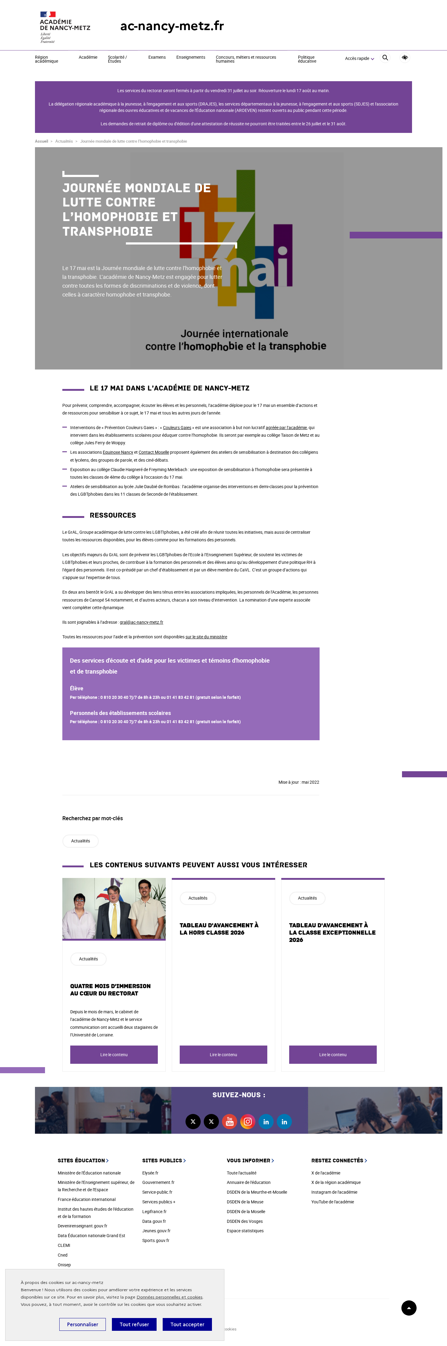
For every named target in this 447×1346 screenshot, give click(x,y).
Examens (157, 57)
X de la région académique (336, 1182)
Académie (88, 57)
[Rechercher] (385, 58)
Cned (63, 1255)
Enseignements (190, 57)
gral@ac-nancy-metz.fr (141, 622)
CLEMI (64, 1245)
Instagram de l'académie (334, 1192)
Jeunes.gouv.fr (156, 1230)
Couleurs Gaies (177, 427)
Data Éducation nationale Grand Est (91, 1235)
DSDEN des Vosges (245, 1221)
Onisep (64, 1265)
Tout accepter (187, 1324)
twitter (193, 1121)
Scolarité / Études (117, 59)
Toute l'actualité (241, 1173)
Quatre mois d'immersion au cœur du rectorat (110, 990)
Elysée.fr (150, 1173)
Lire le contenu (114, 1054)
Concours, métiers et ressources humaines (246, 59)
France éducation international (87, 1199)
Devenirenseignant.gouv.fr (82, 1226)
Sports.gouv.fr (155, 1240)
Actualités (80, 841)
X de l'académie (325, 1173)
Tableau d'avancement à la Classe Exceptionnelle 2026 (332, 933)
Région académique (46, 59)
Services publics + (158, 1202)
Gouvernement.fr (158, 1182)
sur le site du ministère (206, 637)
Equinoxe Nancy (118, 452)
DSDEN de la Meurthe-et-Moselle (257, 1192)
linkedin (266, 1121)
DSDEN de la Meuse (245, 1202)
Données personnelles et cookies (170, 1297)
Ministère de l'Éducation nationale (89, 1173)
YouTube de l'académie (332, 1202)
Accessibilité (405, 57)
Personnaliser (82, 1324)
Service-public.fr (157, 1192)
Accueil (41, 141)
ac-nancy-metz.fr (172, 25)
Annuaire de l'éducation (249, 1182)
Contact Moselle (154, 452)
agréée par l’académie (286, 427)
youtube (229, 1121)
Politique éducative (307, 59)
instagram (247, 1121)
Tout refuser (134, 1324)
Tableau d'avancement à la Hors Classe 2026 (219, 929)
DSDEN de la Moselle (246, 1211)
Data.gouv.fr (154, 1221)
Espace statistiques (245, 1230)
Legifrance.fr (154, 1211)
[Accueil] (65, 26)
